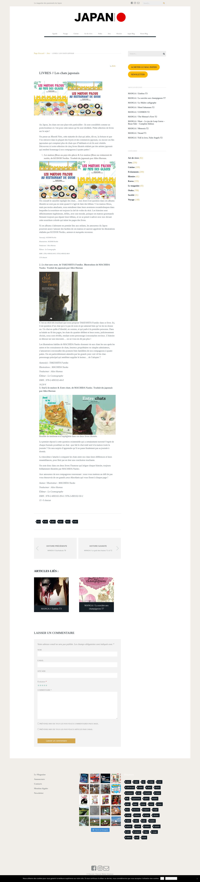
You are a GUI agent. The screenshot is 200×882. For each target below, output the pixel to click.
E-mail (41, 660)
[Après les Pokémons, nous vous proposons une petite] (95, 810)
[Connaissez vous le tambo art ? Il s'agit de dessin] (105, 821)
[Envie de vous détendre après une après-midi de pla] (95, 800)
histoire (155, 798)
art (143, 782)
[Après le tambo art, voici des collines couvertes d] (95, 821)
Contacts (38, 784)
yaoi (137, 837)
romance (147, 826)
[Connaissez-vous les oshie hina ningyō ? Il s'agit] (105, 789)
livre (68, 521)
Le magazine (133, 186)
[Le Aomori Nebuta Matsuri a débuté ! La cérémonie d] (116, 800)
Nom (40, 650)
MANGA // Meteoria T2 (138, 128)
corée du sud (130, 787)
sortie (128, 832)
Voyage (131, 199)
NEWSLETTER (138, 74)
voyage (155, 832)
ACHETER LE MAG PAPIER (144, 67)
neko (75, 521)
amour (128, 782)
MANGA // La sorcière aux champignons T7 (147, 98)
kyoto (151, 804)
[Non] (197, 878)
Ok (162, 878)
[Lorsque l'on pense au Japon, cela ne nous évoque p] (84, 821)
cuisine (140, 787)
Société (131, 195)
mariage (146, 815)
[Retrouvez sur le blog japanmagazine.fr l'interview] (105, 778)
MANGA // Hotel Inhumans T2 (141, 107)
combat (151, 782)
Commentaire (45, 690)
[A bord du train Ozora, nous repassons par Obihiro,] (116, 821)
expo (138, 793)
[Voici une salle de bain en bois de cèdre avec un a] (105, 810)
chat (45, 521)
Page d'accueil (39, 53)
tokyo (146, 832)
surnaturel (137, 832)
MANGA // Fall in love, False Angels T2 (145, 138)
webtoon (128, 837)
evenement (129, 793)
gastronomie (136, 798)
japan (53, 521)
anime (136, 782)
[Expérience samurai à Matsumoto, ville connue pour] (95, 789)
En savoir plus (171, 878)
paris (144, 821)
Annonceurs (39, 779)
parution (152, 821)
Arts (48, 53)
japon (60, 521)
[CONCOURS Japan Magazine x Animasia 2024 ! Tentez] (116, 789)
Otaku (131, 190)
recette (138, 826)
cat (39, 521)
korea (143, 804)
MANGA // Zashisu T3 (137, 93)
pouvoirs (128, 826)
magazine (146, 809)
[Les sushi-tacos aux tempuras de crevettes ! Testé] (84, 789)
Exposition (148, 793)
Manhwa (137, 815)
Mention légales (41, 788)
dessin (157, 787)
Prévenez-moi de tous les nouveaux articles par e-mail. (66, 729)
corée (159, 782)
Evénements (133, 172)
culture (149, 787)
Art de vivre (133, 158)
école (144, 837)
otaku (136, 821)
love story (136, 809)
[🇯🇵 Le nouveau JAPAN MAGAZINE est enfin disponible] (95, 778)
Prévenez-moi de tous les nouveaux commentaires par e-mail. (69, 724)
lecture (160, 804)
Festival (157, 793)
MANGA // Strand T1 (137, 133)
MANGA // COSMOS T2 (139, 112)
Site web (41, 671)
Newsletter (39, 793)
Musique (156, 815)
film (127, 798)
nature (128, 821)
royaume (156, 826)
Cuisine (131, 167)
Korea (131, 181)
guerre (146, 798)
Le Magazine (40, 774)
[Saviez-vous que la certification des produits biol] (84, 810)
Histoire (131, 176)
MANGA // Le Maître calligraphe (142, 103)
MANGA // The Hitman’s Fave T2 (142, 116)
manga (128, 815)
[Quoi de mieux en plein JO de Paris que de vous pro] (84, 800)
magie (155, 809)
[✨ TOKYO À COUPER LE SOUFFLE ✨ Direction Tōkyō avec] (84, 778)
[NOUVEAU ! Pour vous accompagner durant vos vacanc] (105, 800)
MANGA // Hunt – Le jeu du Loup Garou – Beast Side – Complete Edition (146, 122)
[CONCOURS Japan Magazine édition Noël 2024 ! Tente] (116, 778)
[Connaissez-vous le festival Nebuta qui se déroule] (116, 810)
